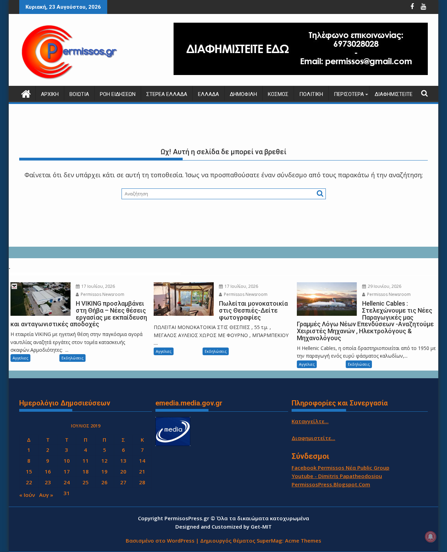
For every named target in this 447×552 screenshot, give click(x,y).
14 (142, 460)
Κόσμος (278, 94)
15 (29, 471)
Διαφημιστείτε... (313, 437)
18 (85, 471)
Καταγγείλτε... (310, 421)
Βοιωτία (79, 94)
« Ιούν (27, 494)
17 (67, 471)
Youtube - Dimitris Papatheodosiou (337, 475)
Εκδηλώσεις (72, 357)
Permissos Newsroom (102, 294)
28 (142, 482)
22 (29, 482)
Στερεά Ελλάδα (166, 94)
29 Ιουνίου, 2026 (384, 286)
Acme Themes (303, 540)
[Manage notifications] (430, 536)
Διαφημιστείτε (393, 94)
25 (85, 482)
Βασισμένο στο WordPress (160, 540)
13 (123, 460)
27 (123, 482)
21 (142, 471)
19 (104, 471)
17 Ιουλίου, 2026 (97, 286)
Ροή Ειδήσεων (117, 94)
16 (48, 471)
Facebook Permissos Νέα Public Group (340, 467)
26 (104, 482)
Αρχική (50, 94)
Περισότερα (349, 94)
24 (67, 482)
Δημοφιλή (243, 94)
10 (67, 460)
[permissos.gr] (26, 93)
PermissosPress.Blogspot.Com (331, 484)
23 (48, 482)
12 (104, 460)
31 (67, 493)
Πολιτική (311, 94)
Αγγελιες (20, 357)
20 (123, 471)
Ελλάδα (208, 94)
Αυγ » (46, 494)
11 (85, 460)
